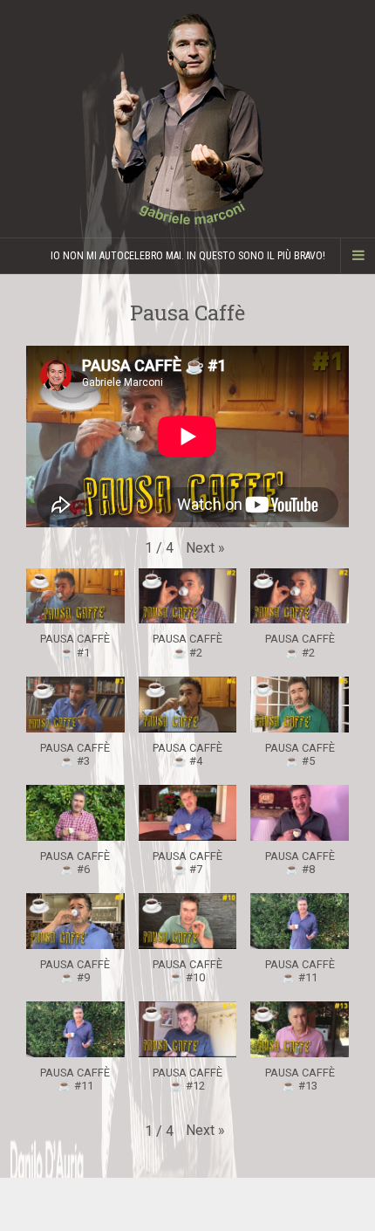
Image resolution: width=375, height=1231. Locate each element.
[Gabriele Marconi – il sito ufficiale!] (187, 118)
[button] (205, 548)
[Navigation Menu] (357, 255)
